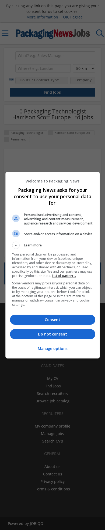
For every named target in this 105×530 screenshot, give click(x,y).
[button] (52, 245)
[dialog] (52, 265)
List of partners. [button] (64, 275)
